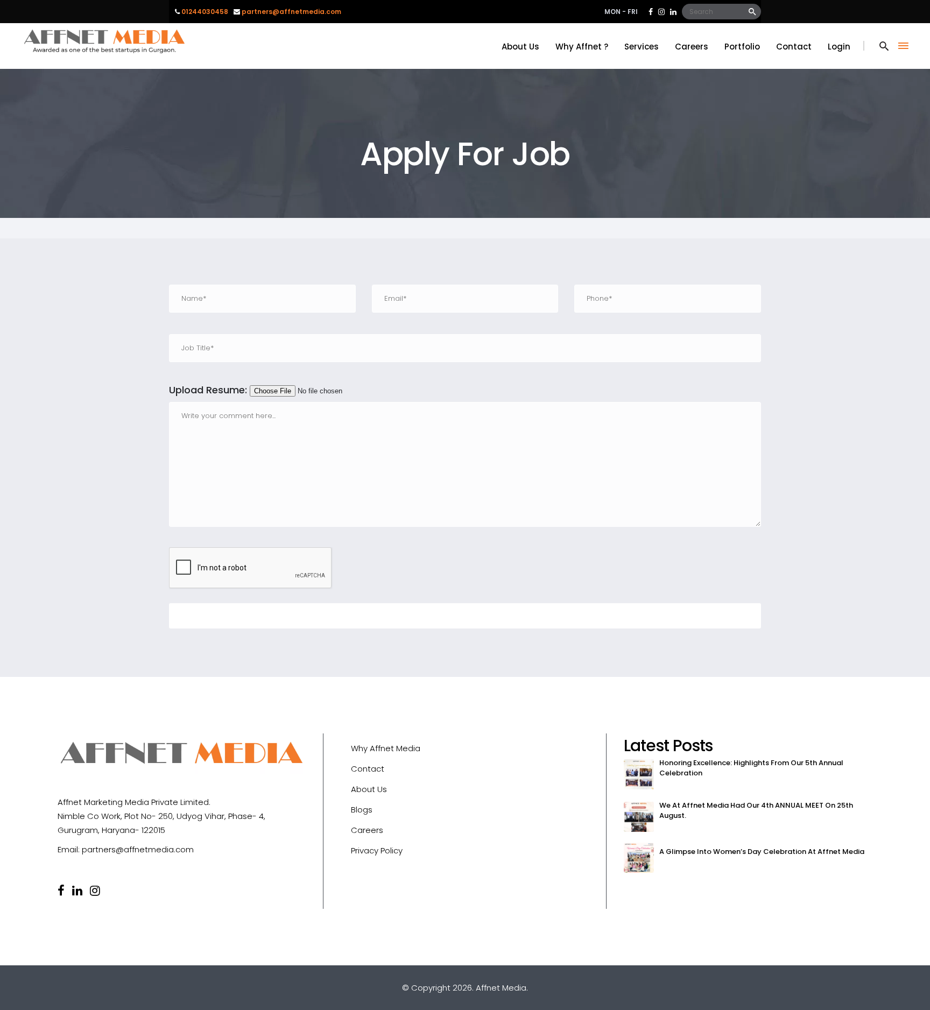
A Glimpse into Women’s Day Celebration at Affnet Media (761, 851)
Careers (367, 830)
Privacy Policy (377, 850)
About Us (369, 789)
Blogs (361, 809)
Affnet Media (501, 987)
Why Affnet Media (385, 748)
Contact (367, 768)
